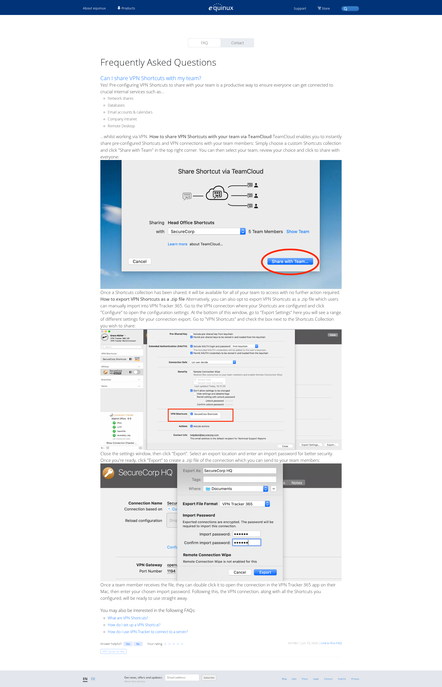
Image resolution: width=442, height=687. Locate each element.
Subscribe (209, 677)
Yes (128, 644)
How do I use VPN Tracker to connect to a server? (148, 631)
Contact (237, 42)
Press (305, 678)
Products (128, 8)
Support (300, 8)
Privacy (355, 678)
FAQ (204, 42)
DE (93, 678)
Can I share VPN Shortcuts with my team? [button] (150, 78)
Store (326, 8)
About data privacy (134, 681)
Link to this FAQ (331, 643)
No (138, 644)
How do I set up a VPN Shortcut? (134, 624)
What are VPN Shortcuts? (128, 617)
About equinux (94, 8)
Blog (284, 678)
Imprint (342, 678)
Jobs (294, 678)
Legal (316, 678)
